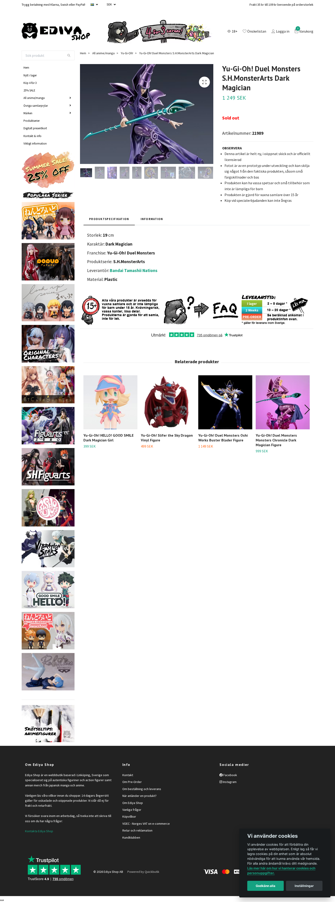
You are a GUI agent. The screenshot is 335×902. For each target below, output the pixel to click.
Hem (26, 67)
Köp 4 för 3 (30, 83)
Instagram (229, 782)
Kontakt (127, 775)
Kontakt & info (32, 136)
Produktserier (31, 120)
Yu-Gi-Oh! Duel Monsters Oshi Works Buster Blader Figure (223, 437)
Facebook (230, 775)
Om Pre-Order (132, 782)
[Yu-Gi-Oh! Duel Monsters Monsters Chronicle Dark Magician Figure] (283, 402)
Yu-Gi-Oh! (127, 53)
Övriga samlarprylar (35, 105)
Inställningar (304, 886)
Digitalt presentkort (35, 128)
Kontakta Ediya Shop (39, 831)
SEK (110, 4)
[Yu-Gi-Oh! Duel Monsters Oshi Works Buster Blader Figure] (225, 402)
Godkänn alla (265, 886)
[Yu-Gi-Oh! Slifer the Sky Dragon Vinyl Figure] (168, 402)
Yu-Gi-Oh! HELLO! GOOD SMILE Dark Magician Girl (108, 437)
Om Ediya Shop (132, 803)
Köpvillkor (129, 816)
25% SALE (29, 90)
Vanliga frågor (131, 810)
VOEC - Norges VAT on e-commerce (146, 824)
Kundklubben (131, 837)
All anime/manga (34, 98)
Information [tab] (152, 219)
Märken (27, 113)
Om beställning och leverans (141, 789)
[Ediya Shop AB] (56, 32)
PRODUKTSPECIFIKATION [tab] (109, 219)
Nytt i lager (30, 75)
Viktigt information (35, 143)
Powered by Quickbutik (143, 872)
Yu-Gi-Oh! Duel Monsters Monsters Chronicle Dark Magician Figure (276, 440)
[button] (307, 409)
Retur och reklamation (137, 830)
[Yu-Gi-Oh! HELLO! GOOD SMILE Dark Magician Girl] (110, 402)
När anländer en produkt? (139, 796)
